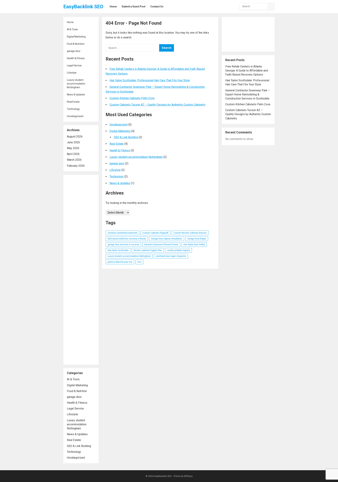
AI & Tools (72, 29)
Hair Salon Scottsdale (118, 250)
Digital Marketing (76, 36)
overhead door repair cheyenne (171, 256)
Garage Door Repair (196, 238)
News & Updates (76, 94)
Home (70, 22)
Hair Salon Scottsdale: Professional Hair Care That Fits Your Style (149, 80)
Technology (73, 109)
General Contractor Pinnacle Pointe (161, 244)
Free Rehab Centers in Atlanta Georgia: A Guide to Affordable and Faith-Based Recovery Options (246, 70)
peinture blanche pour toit (120, 262)
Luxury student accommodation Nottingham (76, 84)
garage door (73, 51)
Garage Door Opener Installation (166, 238)
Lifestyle (71, 72)
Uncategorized (75, 116)
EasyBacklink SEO (83, 7)
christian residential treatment (122, 233)
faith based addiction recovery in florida (127, 238)
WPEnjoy (188, 476)
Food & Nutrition (75, 43)
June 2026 (73, 142)
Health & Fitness (76, 58)
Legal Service (74, 65)
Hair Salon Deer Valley (194, 244)
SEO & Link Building (79, 446)
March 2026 (74, 159)
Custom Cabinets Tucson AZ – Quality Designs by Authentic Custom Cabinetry (157, 104)
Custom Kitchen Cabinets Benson (190, 233)
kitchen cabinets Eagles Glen (148, 250)
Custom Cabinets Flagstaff (155, 233)
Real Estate (73, 101)
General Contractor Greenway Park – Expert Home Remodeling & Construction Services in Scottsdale (247, 94)
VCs (139, 262)
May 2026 (73, 148)
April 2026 (73, 154)
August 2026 (75, 136)
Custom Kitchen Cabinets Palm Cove (132, 98)
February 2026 (76, 165)
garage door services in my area (123, 244)
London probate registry (178, 250)
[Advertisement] (81, 269)
